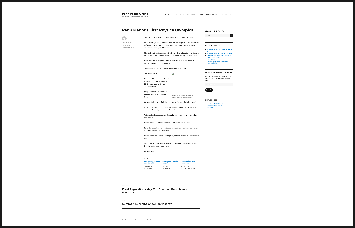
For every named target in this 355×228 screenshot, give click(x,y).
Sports (174, 14)
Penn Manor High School (214, 106)
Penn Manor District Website (215, 104)
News (167, 14)
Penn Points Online (135, 13)
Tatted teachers (211, 59)
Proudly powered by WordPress (144, 220)
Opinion (194, 14)
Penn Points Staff (127, 42)
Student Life (184, 14)
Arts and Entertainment (208, 14)
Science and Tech (226, 14)
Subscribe (209, 90)
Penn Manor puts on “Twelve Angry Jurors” (220, 53)
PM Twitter (210, 108)
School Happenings (128, 47)
